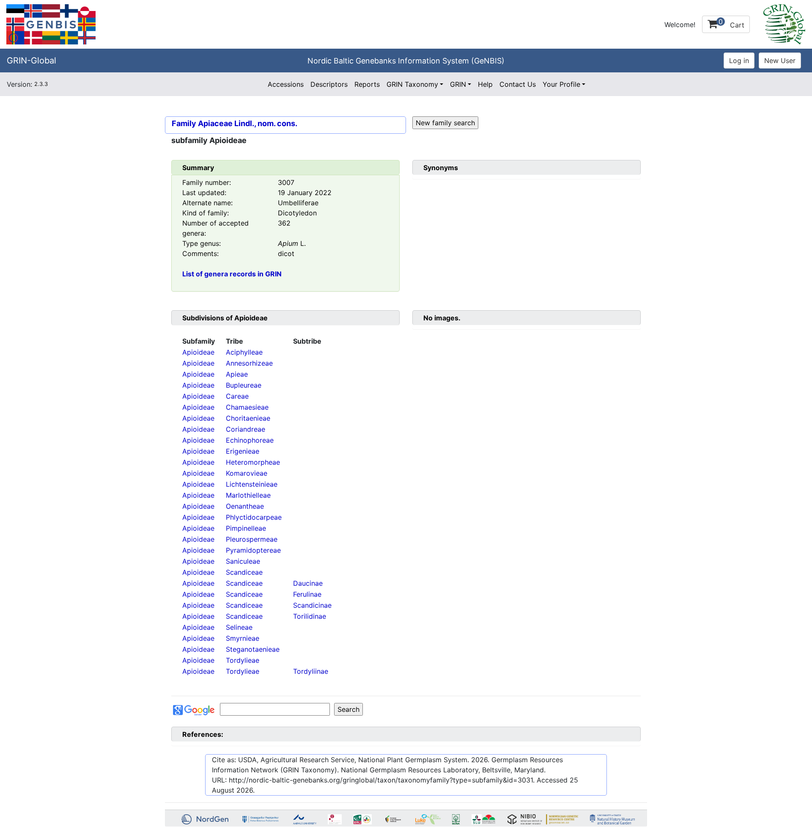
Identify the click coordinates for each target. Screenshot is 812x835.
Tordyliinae (310, 671)
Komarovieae (246, 473)
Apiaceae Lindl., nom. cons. (247, 123)
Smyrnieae (242, 638)
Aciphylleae (244, 352)
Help (485, 84)
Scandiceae (244, 572)
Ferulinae (307, 594)
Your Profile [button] (561, 84)
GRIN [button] (458, 84)
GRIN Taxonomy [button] (412, 84)
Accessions (286, 84)
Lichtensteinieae (251, 484)
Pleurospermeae (251, 539)
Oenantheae (245, 506)
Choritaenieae (248, 418)
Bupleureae (243, 385)
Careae (237, 396)
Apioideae (198, 352)
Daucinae (308, 583)
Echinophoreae (250, 440)
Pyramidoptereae (253, 550)
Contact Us (517, 84)
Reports (367, 84)
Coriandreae (245, 429)
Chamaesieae (247, 407)
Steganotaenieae (253, 649)
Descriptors (329, 84)
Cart (731, 23)
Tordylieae (242, 660)
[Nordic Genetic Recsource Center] (51, 23)
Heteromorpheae (253, 462)
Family (184, 123)
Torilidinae (309, 616)
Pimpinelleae (246, 528)
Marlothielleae (248, 495)
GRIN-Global (31, 60)
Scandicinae (312, 605)
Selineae (239, 627)
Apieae (237, 374)
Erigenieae (242, 451)
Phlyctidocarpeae (254, 517)
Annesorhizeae (249, 363)
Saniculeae (243, 561)
